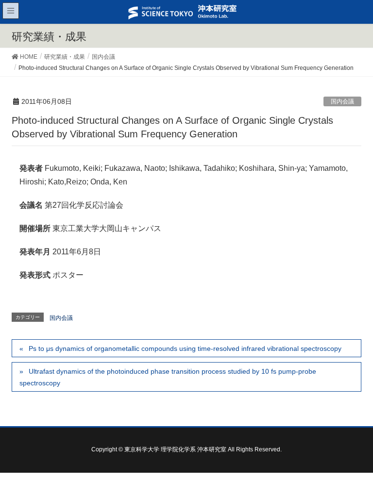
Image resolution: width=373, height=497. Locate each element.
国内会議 (342, 101)
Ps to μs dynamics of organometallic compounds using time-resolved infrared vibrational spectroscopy (185, 348)
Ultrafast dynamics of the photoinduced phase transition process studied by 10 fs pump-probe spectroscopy (167, 376)
